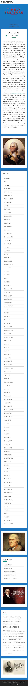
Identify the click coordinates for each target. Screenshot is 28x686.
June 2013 (7, 427)
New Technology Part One (11, 578)
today (11, 650)
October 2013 (7, 413)
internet (5, 634)
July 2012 (6, 465)
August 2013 (7, 420)
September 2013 (8, 416)
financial (10, 624)
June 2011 (7, 510)
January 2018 (7, 292)
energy (20, 621)
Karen (20, 35)
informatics (23, 631)
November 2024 (8, 199)
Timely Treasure (7, 2)
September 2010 (8, 524)
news (19, 636)
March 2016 (7, 354)
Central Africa (8, 568)
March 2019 (7, 257)
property (11, 645)
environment (5, 623)
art (3, 617)
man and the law (8, 636)
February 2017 (8, 323)
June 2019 (7, 250)
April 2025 (7, 185)
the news (11, 647)
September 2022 (8, 237)
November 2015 (8, 365)
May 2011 (6, 513)
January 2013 (7, 444)
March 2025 (7, 188)
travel (17, 650)
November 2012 (8, 451)
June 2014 (7, 385)
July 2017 (6, 309)
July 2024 (6, 206)
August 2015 (7, 371)
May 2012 (6, 472)
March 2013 (7, 437)
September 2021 (8, 240)
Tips (8, 650)
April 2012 (7, 475)
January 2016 (7, 358)
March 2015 (7, 378)
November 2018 (8, 264)
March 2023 (7, 223)
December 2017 (8, 295)
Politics (15, 642)
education (6, 621)
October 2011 (7, 496)
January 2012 (7, 486)
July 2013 (6, 423)
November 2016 (8, 330)
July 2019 (6, 247)
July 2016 (6, 344)
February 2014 (8, 399)
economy (18, 619)
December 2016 (8, 327)
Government (15, 623)
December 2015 (8, 361)
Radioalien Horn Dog (9, 575)
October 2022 (7, 233)
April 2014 (7, 392)
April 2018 (7, 282)
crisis (11, 619)
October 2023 (7, 216)
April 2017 (7, 316)
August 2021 (7, 244)
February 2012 (8, 482)
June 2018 (7, 275)
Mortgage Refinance (9, 571)
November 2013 (8, 410)
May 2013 (6, 430)
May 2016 (6, 347)
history (12, 631)
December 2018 (8, 261)
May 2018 (6, 278)
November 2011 (8, 492)
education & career (14, 621)
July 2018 (6, 271)
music (16, 636)
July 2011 (6, 506)
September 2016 (8, 337)
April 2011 (7, 517)
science (21, 645)
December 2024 (8, 195)
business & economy (16, 617)
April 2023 (7, 219)
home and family (18, 631)
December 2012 (8, 448)
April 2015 (7, 375)
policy (10, 642)
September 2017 (8, 306)
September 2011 (8, 499)
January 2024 (7, 212)
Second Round (8, 564)
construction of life (6, 619)
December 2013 (8, 406)
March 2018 (7, 285)
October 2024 (7, 202)
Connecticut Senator (17, 93)
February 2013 (8, 441)
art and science (8, 616)
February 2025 (8, 192)
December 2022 (8, 226)
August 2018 (7, 268)
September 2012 (8, 458)
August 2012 (7, 461)
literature (20, 634)
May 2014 (6, 389)
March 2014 (7, 396)
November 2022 (8, 230)
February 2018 (8, 288)
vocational (9, 653)
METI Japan (14, 33)
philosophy (5, 642)
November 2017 (8, 299)
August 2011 (7, 503)
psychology (15, 645)
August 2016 (7, 340)
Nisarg (16, 684)
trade (14, 650)
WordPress (22, 682)
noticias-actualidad (15, 639)
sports (7, 647)
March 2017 (7, 320)
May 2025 (6, 181)
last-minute (10, 634)
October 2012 (7, 454)
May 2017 (6, 313)
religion (18, 645)
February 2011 (8, 520)
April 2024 (7, 209)
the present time (18, 647)
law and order (15, 633)
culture (14, 619)
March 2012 (7, 479)
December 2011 (8, 489)
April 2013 (7, 434)
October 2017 (7, 302)
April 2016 (7, 351)
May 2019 (6, 254)
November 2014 (8, 382)
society (4, 647)
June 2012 (7, 468)
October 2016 (7, 333)
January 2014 (7, 403)
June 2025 (7, 178)
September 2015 (8, 368)
